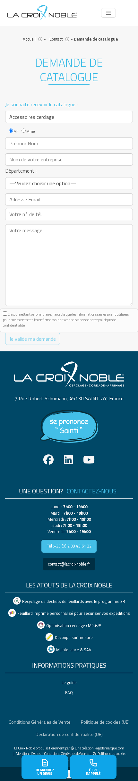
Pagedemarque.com (109, 748)
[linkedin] (68, 459)
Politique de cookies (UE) (105, 722)
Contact (56, 39)
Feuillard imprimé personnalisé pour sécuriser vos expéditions (73, 613)
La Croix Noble (24, 748)
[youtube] (89, 459)
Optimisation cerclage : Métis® (73, 625)
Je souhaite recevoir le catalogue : (41, 104)
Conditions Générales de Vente (40, 722)
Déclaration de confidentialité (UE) (69, 734)
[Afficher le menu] (108, 12)
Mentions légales (28, 753)
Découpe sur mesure (74, 637)
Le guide (69, 682)
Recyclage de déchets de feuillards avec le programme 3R (73, 601)
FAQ (69, 692)
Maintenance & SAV (73, 649)
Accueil (29, 39)
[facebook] (48, 459)
